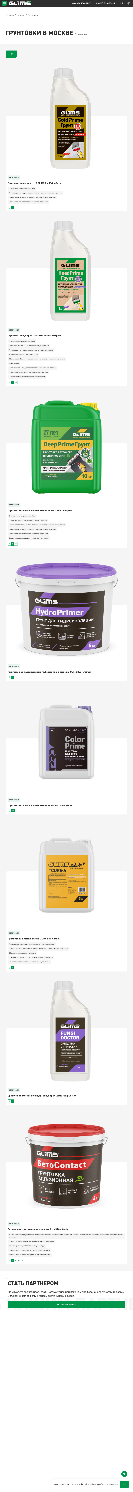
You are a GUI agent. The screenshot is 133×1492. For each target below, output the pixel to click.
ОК (124, 1484)
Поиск (121, 3)
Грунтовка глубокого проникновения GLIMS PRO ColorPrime (40, 805)
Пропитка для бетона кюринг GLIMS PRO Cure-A (33, 938)
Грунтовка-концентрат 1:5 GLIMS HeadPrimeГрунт (34, 335)
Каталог (21, 15)
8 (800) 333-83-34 (105, 3)
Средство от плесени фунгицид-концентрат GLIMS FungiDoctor (42, 1095)
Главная (10, 15)
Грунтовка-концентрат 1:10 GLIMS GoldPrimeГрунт (35, 183)
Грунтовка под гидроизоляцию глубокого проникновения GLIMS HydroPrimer (49, 671)
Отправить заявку (66, 1304)
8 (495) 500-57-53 (81, 3)
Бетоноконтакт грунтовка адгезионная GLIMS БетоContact (39, 1229)
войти (128, 3)
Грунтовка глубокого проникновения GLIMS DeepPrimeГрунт (40, 510)
